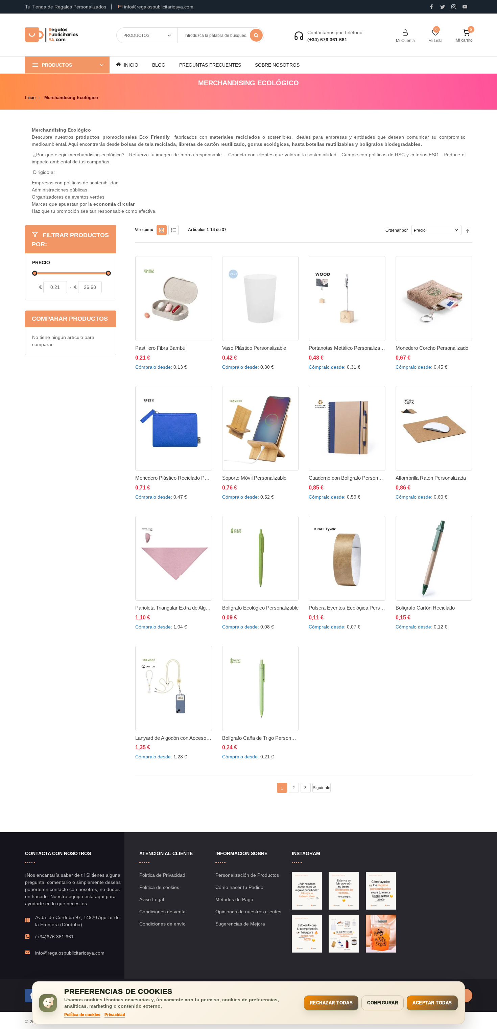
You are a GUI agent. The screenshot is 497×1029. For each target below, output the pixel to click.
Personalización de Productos (247, 875)
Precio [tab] (41, 262)
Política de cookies (159, 887)
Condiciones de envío (162, 924)
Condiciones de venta (162, 911)
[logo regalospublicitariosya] (51, 35)
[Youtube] (465, 6)
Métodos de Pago (234, 899)
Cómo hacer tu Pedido (239, 887)
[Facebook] (32, 995)
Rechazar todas (331, 1002)
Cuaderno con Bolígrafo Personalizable (352, 478)
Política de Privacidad (162, 875)
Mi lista (435, 40)
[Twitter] (442, 6)
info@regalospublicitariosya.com (158, 6)
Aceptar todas (432, 1002)
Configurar (382, 1002)
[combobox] (221, 35)
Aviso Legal (151, 899)
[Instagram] (453, 6)
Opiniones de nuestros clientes (248, 911)
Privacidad (114, 1014)
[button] (143, 356)
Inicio (30, 97)
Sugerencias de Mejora (240, 924)
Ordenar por (396, 230)
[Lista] (173, 230)
